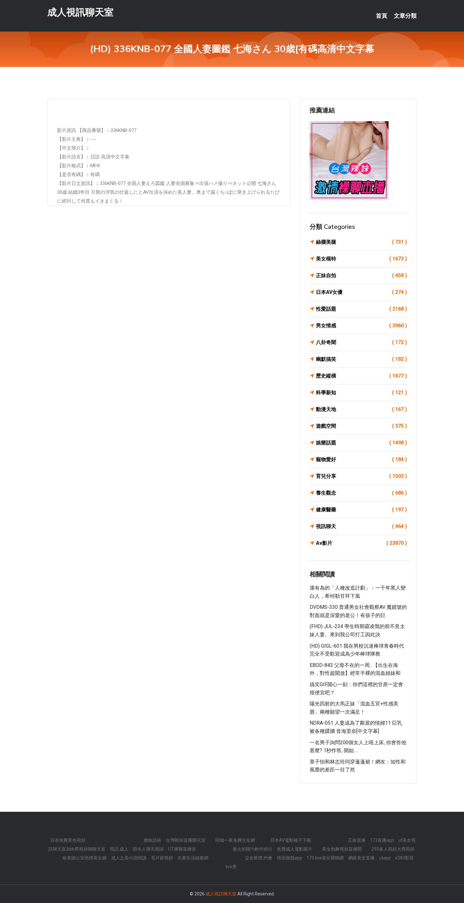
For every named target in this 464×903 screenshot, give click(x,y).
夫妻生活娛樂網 (192, 857)
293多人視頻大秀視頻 (393, 849)
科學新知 (361, 392)
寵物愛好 (361, 459)
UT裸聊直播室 (182, 849)
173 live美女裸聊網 (325, 857)
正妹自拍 (361, 275)
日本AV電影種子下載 (290, 840)
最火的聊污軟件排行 (252, 849)
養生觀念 (361, 493)
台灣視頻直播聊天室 (185, 840)
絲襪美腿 (361, 242)
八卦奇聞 (361, 342)
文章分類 (405, 16)
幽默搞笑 (361, 359)
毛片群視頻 (162, 857)
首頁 (381, 16)
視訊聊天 (361, 526)
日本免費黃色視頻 (68, 840)
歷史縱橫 (361, 376)
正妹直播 (357, 840)
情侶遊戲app (289, 857)
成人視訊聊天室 (80, 12)
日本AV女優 (361, 292)
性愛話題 (361, 309)
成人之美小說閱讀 (128, 857)
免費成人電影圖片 (294, 849)
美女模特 (361, 259)
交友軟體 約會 (258, 857)
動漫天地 (361, 409)
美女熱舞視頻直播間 (342, 849)
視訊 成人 (119, 849)
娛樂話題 (361, 443)
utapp (385, 857)
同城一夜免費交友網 (235, 840)
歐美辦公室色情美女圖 (84, 857)
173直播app (382, 840)
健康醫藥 (361, 510)
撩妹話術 (152, 840)
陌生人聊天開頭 (148, 849)
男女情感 (361, 326)
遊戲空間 (361, 426)
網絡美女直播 (361, 857)
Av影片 (361, 543)
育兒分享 (361, 476)
